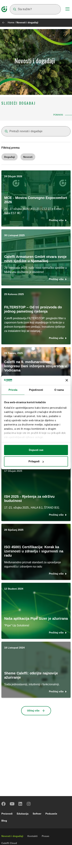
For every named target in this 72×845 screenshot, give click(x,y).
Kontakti (32, 836)
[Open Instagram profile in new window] (29, 804)
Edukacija (22, 813)
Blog (4, 820)
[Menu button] (67, 9)
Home (11, 22)
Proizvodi (7, 813)
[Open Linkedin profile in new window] (20, 804)
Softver (37, 813)
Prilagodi (33, 461)
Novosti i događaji (12, 836)
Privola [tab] (13, 389)
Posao (45, 836)
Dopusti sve (36, 449)
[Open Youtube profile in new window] (12, 804)
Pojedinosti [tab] (36, 389)
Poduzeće (51, 813)
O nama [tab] (59, 389)
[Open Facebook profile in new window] (3, 804)
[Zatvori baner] (67, 380)
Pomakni (58, 115)
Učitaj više (33, 710)
